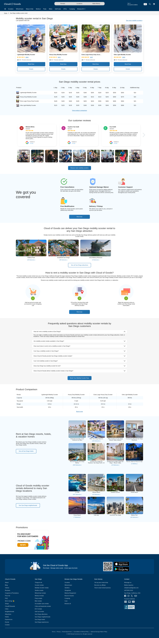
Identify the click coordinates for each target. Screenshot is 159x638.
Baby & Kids (29, 9)
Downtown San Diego (115, 515)
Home (5, 13)
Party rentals (38, 598)
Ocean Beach (77, 515)
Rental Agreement (67, 631)
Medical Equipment (70, 593)
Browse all (68, 603)
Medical (38, 9)
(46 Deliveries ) (31, 260)
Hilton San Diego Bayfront (96, 438)
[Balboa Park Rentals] (31, 255)
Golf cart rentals (39, 611)
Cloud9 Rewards (10, 606)
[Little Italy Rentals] (96, 513)
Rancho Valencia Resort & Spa (134, 461)
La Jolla (77, 492)
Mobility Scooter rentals (42, 587)
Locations (79, 3)
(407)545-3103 (128, 590)
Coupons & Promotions (12, 593)
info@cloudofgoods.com (131, 587)
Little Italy (96, 515)
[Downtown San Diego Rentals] (115, 513)
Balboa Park (31, 257)
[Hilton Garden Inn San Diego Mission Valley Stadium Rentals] (115, 437)
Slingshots (68, 590)
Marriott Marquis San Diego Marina (77, 462)
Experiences (8, 619)
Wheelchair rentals (40, 593)
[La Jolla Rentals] (77, 491)
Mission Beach (96, 492)
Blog (6, 585)
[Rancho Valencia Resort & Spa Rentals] (134, 460)
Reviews (7, 590)
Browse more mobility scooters (80, 168)
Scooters (10, 9)
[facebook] (125, 596)
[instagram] (128, 596)
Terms (54, 631)
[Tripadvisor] (135, 596)
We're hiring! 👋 (9, 601)
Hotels (7, 617)
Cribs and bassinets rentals (43, 606)
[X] (132, 596)
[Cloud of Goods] (12, 4)
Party (44, 9)
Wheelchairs (19, 9)
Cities (6, 609)
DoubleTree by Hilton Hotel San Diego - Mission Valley (115, 462)
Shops (7, 603)
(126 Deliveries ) (96, 441)
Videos (7, 587)
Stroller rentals (39, 590)
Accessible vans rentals (42, 603)
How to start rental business (102, 587)
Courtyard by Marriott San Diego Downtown (134, 439)
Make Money (96, 3)
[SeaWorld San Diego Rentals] (63, 255)
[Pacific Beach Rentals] (134, 491)
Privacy (59, 631)
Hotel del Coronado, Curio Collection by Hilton (77, 439)
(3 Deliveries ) (95, 260)
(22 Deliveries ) (96, 494)
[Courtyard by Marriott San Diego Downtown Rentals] (134, 437)
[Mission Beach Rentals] (96, 491)
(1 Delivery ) (134, 463)
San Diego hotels (40, 619)
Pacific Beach (134, 492)
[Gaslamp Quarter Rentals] (115, 491)
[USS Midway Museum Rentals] (95, 255)
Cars (66, 601)
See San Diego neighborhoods (28, 505)
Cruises (7, 624)
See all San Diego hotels (26, 451)
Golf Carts (58, 9)
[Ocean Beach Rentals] (77, 513)
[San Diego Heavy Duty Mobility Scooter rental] (63, 52)
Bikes (50, 9)
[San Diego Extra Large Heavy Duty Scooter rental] (96, 52)
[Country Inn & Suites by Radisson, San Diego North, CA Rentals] (96, 460)
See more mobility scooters (134, 20)
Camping (72, 9)
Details (31, 69)
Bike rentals (38, 601)
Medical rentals (39, 595)
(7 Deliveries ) (77, 517)
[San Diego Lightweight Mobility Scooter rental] (31, 52)
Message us (127, 582)
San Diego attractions (41, 614)
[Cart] (154, 4)
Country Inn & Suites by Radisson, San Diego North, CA (96, 462)
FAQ (6, 598)
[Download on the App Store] (121, 564)
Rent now (79, 216)
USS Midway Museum (95, 257)
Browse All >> (81, 9)
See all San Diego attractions (79, 265)
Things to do (38, 582)
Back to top (79, 411)
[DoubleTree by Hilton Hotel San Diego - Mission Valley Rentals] (115, 460)
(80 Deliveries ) (63, 260)
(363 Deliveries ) (77, 465)
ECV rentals (38, 609)
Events (7, 622)
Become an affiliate (100, 585)
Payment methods (129, 599)
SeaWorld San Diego (63, 257)
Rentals (62, 3)
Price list (7, 595)
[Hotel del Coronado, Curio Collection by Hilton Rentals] (77, 437)
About (6, 582)
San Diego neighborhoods (42, 617)
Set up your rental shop (101, 582)
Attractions (8, 614)
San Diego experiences (42, 622)
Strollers (67, 587)
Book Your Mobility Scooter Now (79, 378)
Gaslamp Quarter (115, 492)
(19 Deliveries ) (115, 465)
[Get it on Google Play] (121, 569)
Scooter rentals (39, 585)
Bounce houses (69, 595)
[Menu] (5, 9)
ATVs (65, 9)
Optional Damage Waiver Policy (99, 631)
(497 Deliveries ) (77, 494)
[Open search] (150, 4)
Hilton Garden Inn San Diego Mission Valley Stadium (115, 439)
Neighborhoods (9, 611)
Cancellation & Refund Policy (82, 631)
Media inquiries (128, 585)
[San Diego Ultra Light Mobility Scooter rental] (128, 52)
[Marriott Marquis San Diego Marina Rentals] (77, 460)
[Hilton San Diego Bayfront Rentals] (96, 437)
